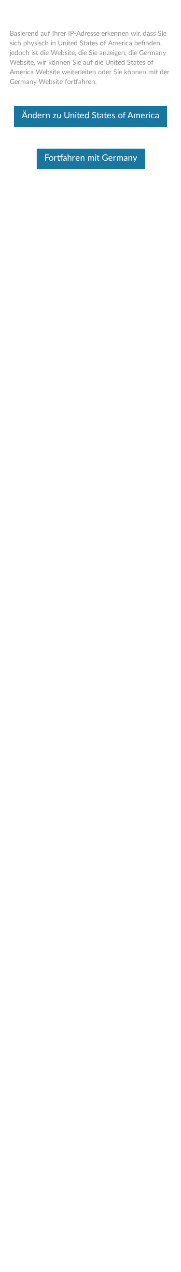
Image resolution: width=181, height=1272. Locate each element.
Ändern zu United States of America (90, 115)
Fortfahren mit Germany (90, 158)
